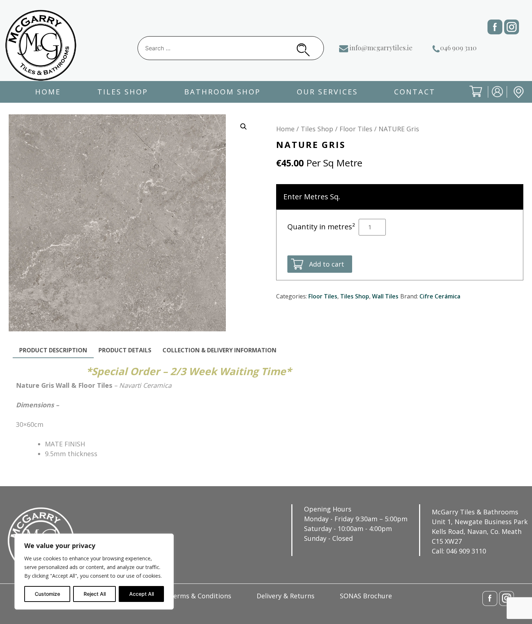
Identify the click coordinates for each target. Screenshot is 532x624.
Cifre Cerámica (439, 296)
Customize (47, 594)
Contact (414, 92)
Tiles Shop (122, 92)
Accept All (141, 594)
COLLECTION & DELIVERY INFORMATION (219, 350)
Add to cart (326, 264)
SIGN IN (492, 97)
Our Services (327, 92)
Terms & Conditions (200, 595)
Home (48, 92)
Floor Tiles (355, 128)
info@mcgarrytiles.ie (381, 47)
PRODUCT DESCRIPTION (53, 350)
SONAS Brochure (366, 595)
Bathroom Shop (222, 92)
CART (470, 97)
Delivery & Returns (285, 595)
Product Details (124, 350)
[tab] (53, 350)
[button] (243, 126)
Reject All (95, 594)
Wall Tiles (385, 296)
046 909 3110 (458, 47)
